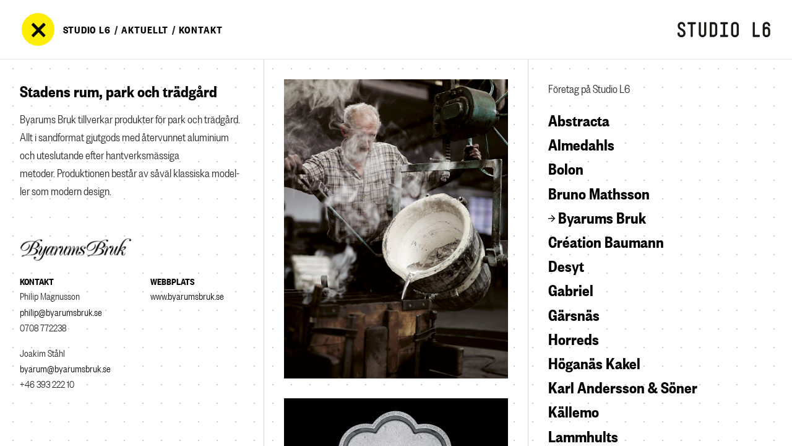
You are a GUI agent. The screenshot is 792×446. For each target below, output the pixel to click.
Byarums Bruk (602, 216)
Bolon (565, 167)
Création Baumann (606, 240)
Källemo (573, 410)
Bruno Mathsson (599, 192)
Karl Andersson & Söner (622, 386)
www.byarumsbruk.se (187, 295)
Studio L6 (87, 29)
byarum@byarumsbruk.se (65, 367)
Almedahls (581, 143)
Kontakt (200, 29)
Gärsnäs (574, 313)
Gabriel (570, 289)
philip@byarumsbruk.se (61, 311)
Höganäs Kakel (594, 362)
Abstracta (578, 119)
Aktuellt (144, 29)
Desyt (566, 264)
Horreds (573, 337)
